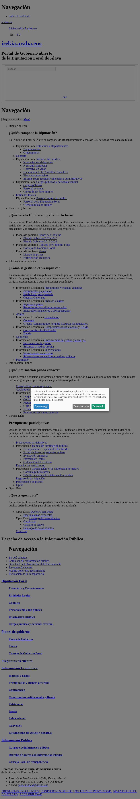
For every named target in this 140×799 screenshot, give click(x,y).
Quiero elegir (41, 406)
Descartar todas (81, 406)
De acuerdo (98, 406)
